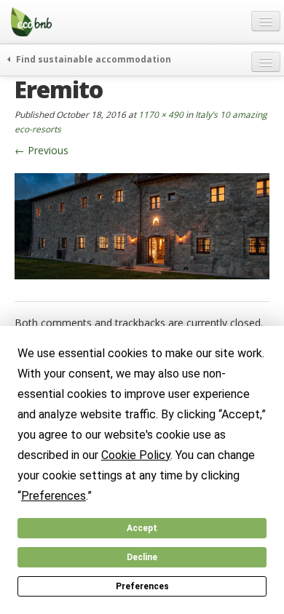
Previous (41, 150)
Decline (142, 557)
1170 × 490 (161, 114)
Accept (142, 528)
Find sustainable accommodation (92, 59)
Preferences (142, 586)
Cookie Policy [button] (135, 455)
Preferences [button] (53, 496)
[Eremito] (142, 225)
